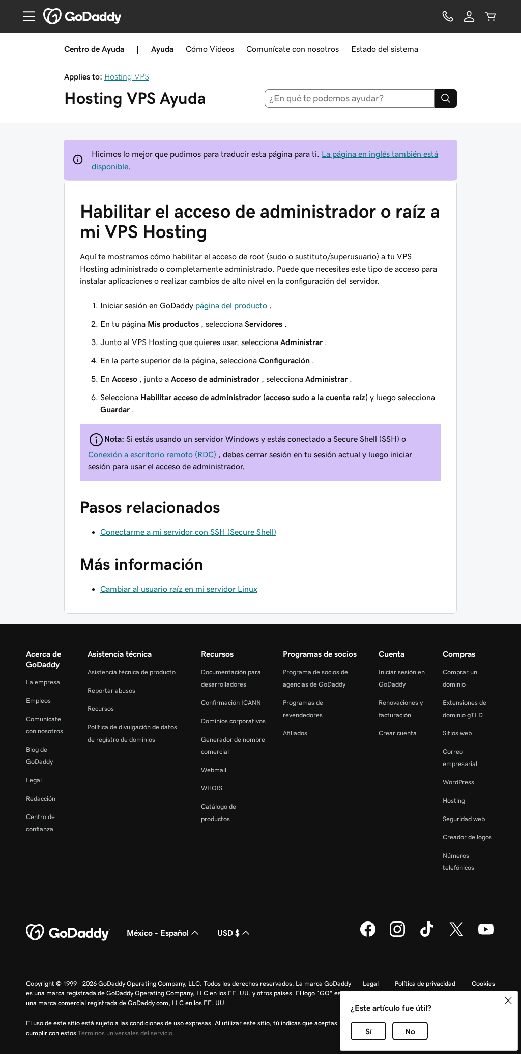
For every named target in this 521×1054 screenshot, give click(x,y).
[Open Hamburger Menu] (25, 16)
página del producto (231, 305)
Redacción (40, 798)
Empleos (38, 700)
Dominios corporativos (233, 721)
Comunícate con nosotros (292, 49)
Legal (34, 780)
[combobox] (349, 98)
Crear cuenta (398, 733)
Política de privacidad (425, 983)
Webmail (213, 770)
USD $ (228, 933)
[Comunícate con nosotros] (447, 16)
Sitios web (457, 733)
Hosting (454, 800)
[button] (508, 1000)
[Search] (446, 98)
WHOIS (211, 788)
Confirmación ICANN (231, 702)
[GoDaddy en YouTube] (486, 935)
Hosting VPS (126, 76)
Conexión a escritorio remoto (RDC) (152, 454)
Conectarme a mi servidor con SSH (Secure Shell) (188, 532)
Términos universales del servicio (125, 1033)
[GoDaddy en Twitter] (456, 935)
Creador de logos (467, 837)
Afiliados (295, 733)
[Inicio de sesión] (469, 16)
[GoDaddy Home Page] (68, 932)
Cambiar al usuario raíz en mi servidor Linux (178, 589)
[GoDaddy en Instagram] (397, 935)
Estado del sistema (384, 49)
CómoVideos (210, 49)
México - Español (158, 933)
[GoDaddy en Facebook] (368, 935)
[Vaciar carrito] (490, 16)
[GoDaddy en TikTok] (427, 935)
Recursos (101, 708)
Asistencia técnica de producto (132, 672)
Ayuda (162, 49)
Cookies (483, 983)
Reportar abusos (111, 690)
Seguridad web (464, 818)
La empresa (43, 682)
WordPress (458, 782)
